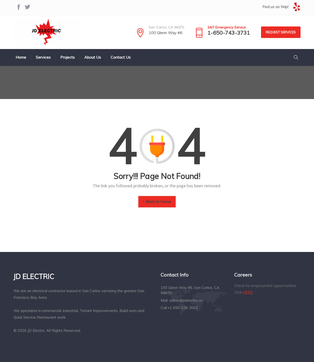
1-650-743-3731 (229, 33)
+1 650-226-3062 (183, 307)
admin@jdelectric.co (186, 300)
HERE (248, 292)
